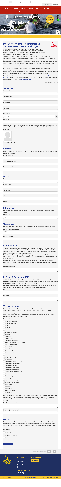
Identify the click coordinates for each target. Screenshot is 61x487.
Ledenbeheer (8, 359)
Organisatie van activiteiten (12, 382)
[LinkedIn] (20, 473)
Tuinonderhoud (9, 388)
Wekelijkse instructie (9, 266)
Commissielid (8, 336)
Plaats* (5, 201)
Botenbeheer (8, 330)
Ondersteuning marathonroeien (13, 369)
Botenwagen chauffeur (11, 332)
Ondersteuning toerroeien (11, 373)
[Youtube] (23, 473)
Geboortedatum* (7, 114)
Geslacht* (6, 119)
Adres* (5, 196)
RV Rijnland (8, 432)
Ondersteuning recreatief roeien (13, 371)
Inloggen (47, 4)
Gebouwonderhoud (10, 351)
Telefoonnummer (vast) (9, 161)
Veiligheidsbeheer (10, 390)
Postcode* (6, 179)
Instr (6, 438)
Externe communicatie (11, 344)
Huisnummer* (7, 184)
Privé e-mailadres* (8, 155)
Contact (20, 458)
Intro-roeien (6, 214)
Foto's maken (8, 346)
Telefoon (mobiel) (8, 167)
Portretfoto (6, 129)
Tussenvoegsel (7, 96)
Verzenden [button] (8, 444)
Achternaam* (6, 102)
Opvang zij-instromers (11, 378)
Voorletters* (6, 108)
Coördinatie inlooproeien (11, 340)
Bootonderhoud (9, 328)
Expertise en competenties (10, 403)
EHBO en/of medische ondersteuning (15, 342)
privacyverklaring (26, 79)
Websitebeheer (9, 392)
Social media (8, 384)
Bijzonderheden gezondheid (11, 229)
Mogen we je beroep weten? (11, 410)
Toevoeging (6, 190)
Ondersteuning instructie (11, 365)
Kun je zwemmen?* (8, 236)
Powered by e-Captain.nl (30, 477)
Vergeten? (55, 4)
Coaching (7, 334)
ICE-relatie (6, 295)
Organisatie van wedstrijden (12, 380)
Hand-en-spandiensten (11, 353)
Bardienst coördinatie (10, 323)
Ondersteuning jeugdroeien (12, 367)
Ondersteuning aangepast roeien (13, 361)
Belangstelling (7, 319)
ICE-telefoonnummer (9, 290)
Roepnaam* (6, 91)
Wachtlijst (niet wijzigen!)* (10, 435)
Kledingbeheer (9, 355)
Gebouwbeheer (9, 348)
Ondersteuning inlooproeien (12, 363)
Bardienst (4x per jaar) (11, 321)
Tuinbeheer (8, 386)
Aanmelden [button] (35, 460)
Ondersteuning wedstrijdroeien (13, 376)
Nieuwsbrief (6, 429)
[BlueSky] (18, 473)
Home (8, 8)
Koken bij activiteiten (10, 357)
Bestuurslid (8, 326)
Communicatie (9, 338)
